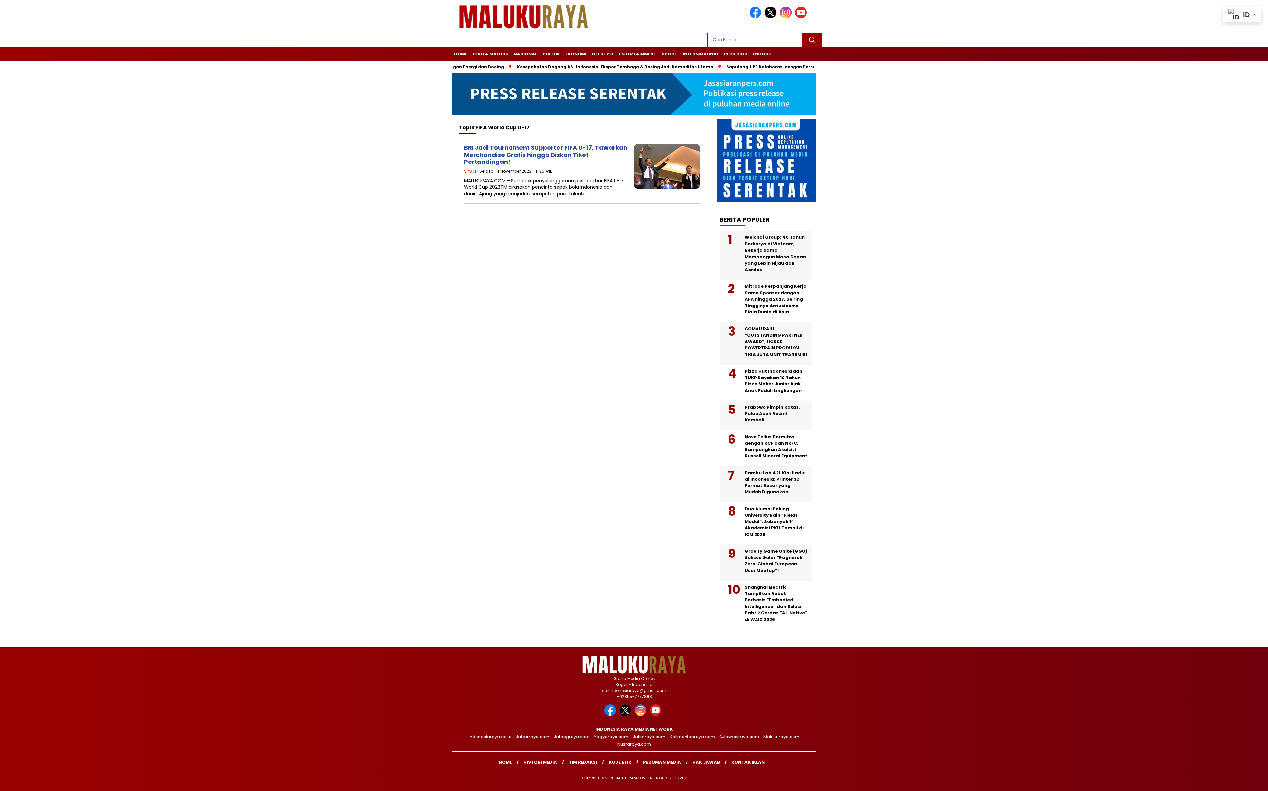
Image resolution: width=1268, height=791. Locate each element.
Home (460, 54)
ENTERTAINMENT (637, 54)
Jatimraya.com (649, 737)
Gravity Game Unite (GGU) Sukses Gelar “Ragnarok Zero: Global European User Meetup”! (776, 561)
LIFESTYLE (603, 54)
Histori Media (540, 762)
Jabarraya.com (532, 737)
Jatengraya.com (572, 737)
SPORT (669, 54)
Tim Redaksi (583, 762)
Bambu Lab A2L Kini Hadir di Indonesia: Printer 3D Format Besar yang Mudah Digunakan (775, 482)
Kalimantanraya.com (692, 737)
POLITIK (551, 54)
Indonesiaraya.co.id (490, 737)
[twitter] (772, 16)
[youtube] (802, 16)
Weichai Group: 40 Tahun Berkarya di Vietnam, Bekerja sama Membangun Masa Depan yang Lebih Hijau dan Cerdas (775, 253)
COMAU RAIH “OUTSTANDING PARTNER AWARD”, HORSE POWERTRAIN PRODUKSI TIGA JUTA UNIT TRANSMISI (776, 342)
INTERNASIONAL (701, 54)
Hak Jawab (706, 762)
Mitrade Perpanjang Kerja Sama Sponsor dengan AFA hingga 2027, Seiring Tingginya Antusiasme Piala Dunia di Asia (776, 299)
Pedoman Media (662, 762)
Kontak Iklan (748, 762)
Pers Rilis (735, 54)
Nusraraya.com (634, 744)
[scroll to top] (1224, 780)
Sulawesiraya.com (739, 737)
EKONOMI (575, 54)
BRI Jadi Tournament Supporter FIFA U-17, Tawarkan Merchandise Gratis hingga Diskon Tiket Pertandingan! (545, 154)
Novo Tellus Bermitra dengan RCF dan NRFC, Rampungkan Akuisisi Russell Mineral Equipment (776, 446)
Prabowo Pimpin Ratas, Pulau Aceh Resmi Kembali (772, 413)
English (762, 54)
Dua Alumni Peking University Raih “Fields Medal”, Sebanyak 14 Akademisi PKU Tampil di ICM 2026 (774, 522)
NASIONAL (525, 54)
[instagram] (787, 16)
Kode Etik (620, 762)
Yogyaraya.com (611, 737)
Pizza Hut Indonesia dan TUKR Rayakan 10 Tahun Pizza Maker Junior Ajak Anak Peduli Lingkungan (773, 381)
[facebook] (756, 16)
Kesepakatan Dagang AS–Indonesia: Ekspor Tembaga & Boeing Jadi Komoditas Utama (585, 67)
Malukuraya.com (781, 737)
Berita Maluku (491, 54)
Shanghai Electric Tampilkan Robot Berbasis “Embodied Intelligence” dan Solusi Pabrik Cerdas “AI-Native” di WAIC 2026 (776, 603)
